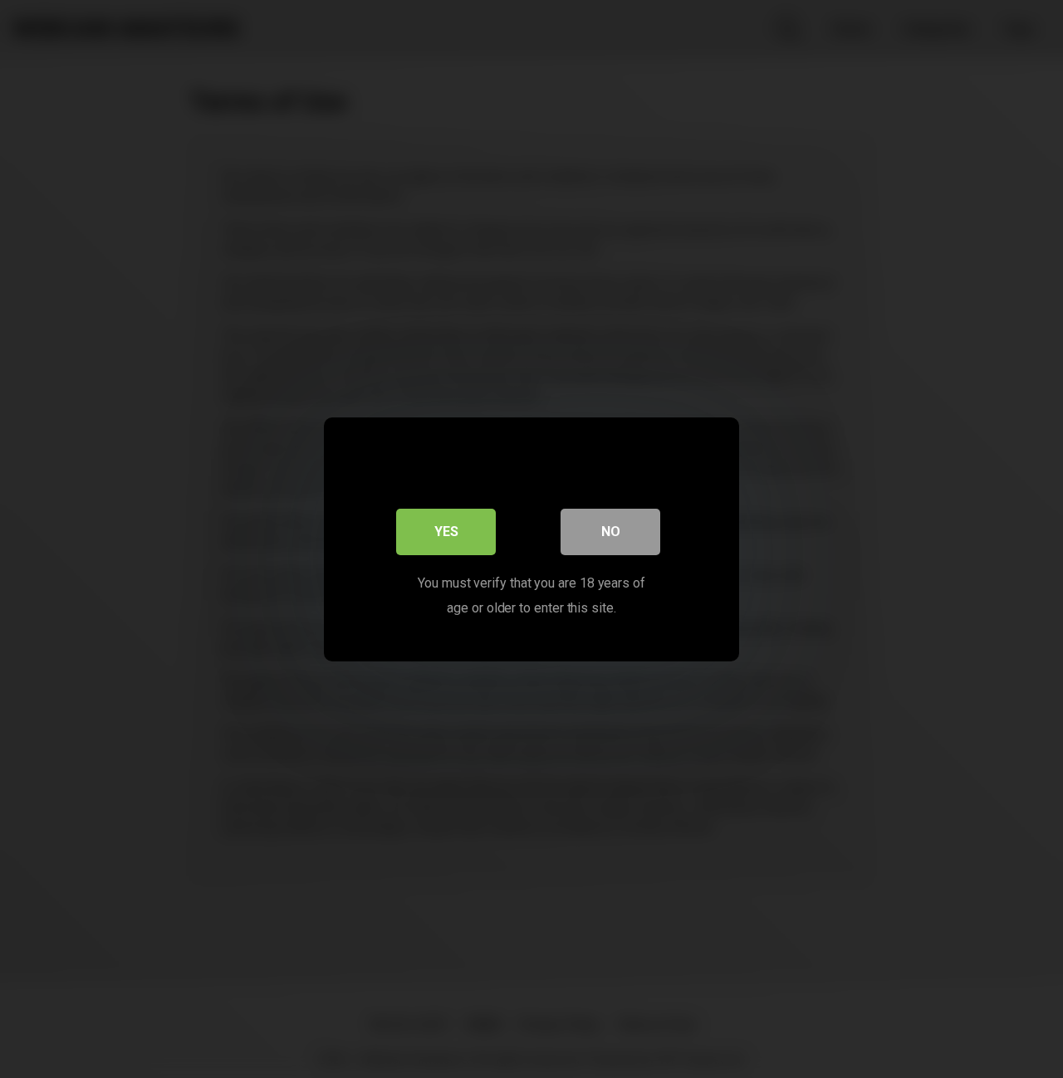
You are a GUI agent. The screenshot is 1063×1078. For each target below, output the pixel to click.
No (610, 531)
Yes (446, 531)
